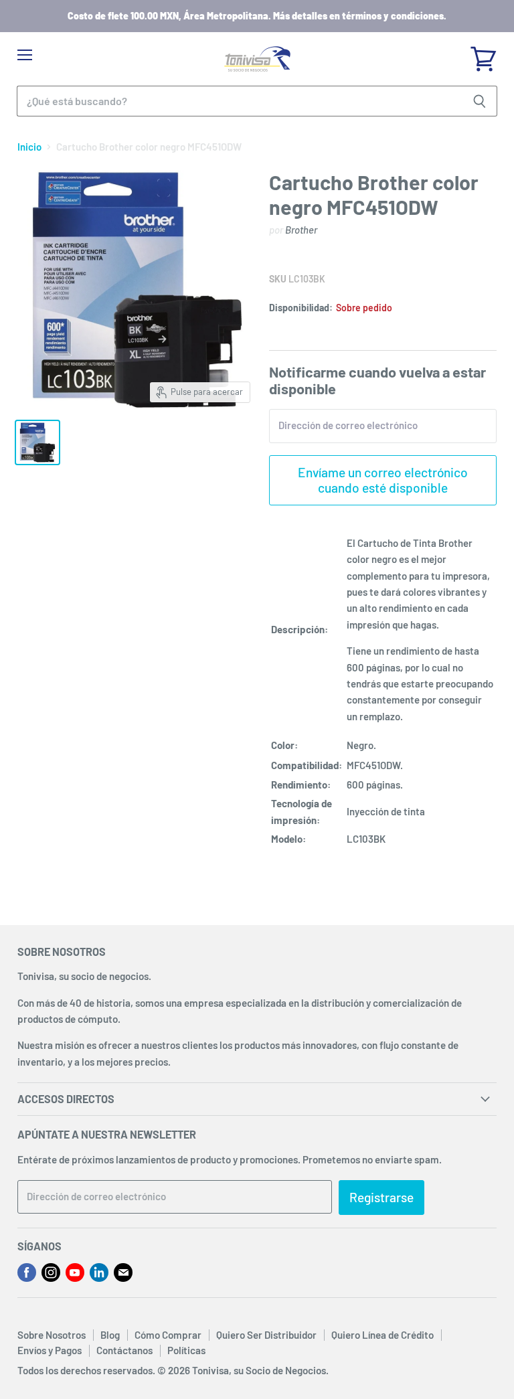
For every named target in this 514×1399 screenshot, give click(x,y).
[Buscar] (479, 101)
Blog (110, 1335)
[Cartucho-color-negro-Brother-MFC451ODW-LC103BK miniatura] (37, 442)
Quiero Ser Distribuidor (266, 1335)
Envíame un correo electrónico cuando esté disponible (383, 480)
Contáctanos (124, 1350)
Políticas (186, 1350)
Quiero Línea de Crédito (382, 1335)
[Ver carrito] (483, 54)
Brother (301, 230)
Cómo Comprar (168, 1335)
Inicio (29, 147)
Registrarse (381, 1197)
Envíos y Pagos (49, 1350)
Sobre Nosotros (51, 1335)
